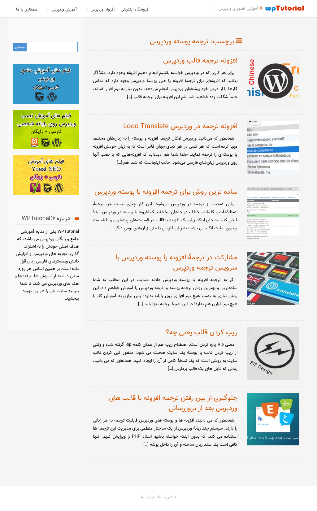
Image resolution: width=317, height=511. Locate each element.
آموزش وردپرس (64, 9)
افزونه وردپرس (103, 9)
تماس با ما (167, 497)
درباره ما (147, 497)
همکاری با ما (26, 9)
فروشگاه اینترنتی (135, 9)
